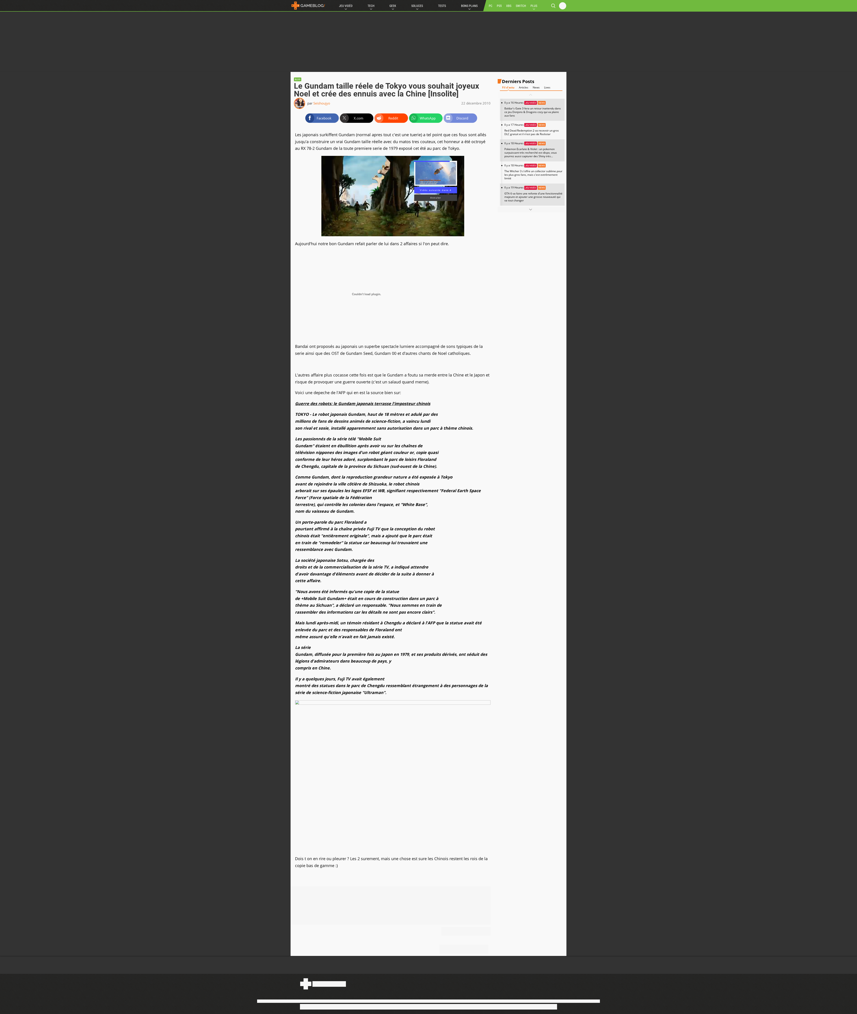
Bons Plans (469, 6)
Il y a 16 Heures (532, 109)
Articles (523, 87)
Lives (547, 87)
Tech (371, 6)
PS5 (499, 6)
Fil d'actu (508, 87)
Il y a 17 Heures (531, 129)
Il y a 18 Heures (530, 151)
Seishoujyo (321, 103)
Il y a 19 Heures (533, 194)
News (536, 87)
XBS (508, 6)
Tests (442, 6)
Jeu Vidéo (345, 6)
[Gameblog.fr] (308, 5)
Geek (392, 6)
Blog (297, 79)
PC (490, 6)
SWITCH (521, 6)
